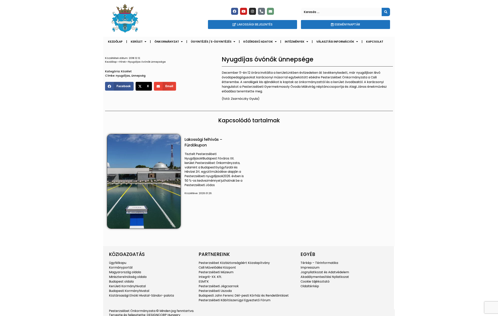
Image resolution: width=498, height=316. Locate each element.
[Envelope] (270, 11)
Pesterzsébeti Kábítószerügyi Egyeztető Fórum (234, 300)
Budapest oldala (121, 281)
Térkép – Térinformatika (319, 263)
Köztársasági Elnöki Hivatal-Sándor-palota (141, 295)
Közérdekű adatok (258, 42)
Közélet (126, 71)
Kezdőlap (115, 42)
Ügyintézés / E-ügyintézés (211, 42)
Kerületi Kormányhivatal (127, 286)
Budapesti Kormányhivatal (129, 291)
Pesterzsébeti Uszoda (215, 291)
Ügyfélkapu (117, 263)
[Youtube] (243, 11)
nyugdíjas (123, 76)
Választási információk (335, 42)
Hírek (122, 61)
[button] (119, 86)
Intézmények (294, 42)
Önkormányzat (166, 42)
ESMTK (204, 281)
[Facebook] (234, 11)
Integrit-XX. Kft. (210, 277)
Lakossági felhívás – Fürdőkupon (203, 142)
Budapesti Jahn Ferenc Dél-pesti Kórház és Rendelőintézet (244, 295)
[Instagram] (252, 11)
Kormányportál (120, 267)
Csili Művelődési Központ (217, 267)
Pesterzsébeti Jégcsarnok (219, 286)
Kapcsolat (374, 42)
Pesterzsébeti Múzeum (216, 272)
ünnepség (138, 76)
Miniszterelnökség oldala (127, 277)
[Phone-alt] (261, 11)
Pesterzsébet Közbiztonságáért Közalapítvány (234, 263)
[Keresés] (386, 12)
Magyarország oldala (125, 272)
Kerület (137, 42)
